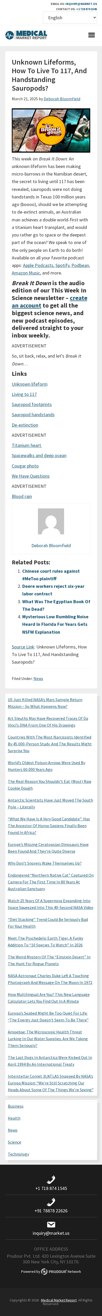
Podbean (80, 265)
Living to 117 (24, 394)
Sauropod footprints (32, 404)
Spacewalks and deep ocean (39, 455)
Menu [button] (92, 35)
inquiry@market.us (81, 4)
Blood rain (22, 496)
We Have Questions (31, 476)
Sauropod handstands (33, 414)
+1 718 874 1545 (86, 9)
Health (14, 1118)
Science (14, 1142)
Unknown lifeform (30, 384)
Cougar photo (25, 466)
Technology (18, 1154)
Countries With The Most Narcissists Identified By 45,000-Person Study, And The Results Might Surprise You (50, 743)
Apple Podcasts (38, 265)
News (38, 678)
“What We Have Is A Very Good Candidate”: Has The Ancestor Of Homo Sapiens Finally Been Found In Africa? (49, 825)
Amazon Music (26, 273)
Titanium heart (27, 445)
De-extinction (25, 425)
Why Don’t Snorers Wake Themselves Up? (45, 863)
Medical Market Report (26, 35)
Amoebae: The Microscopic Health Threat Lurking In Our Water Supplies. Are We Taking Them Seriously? (48, 1038)
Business (16, 1106)
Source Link (23, 647)
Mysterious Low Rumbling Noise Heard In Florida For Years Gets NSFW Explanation (55, 624)
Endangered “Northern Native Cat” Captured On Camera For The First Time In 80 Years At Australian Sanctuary (51, 881)
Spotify (62, 265)
